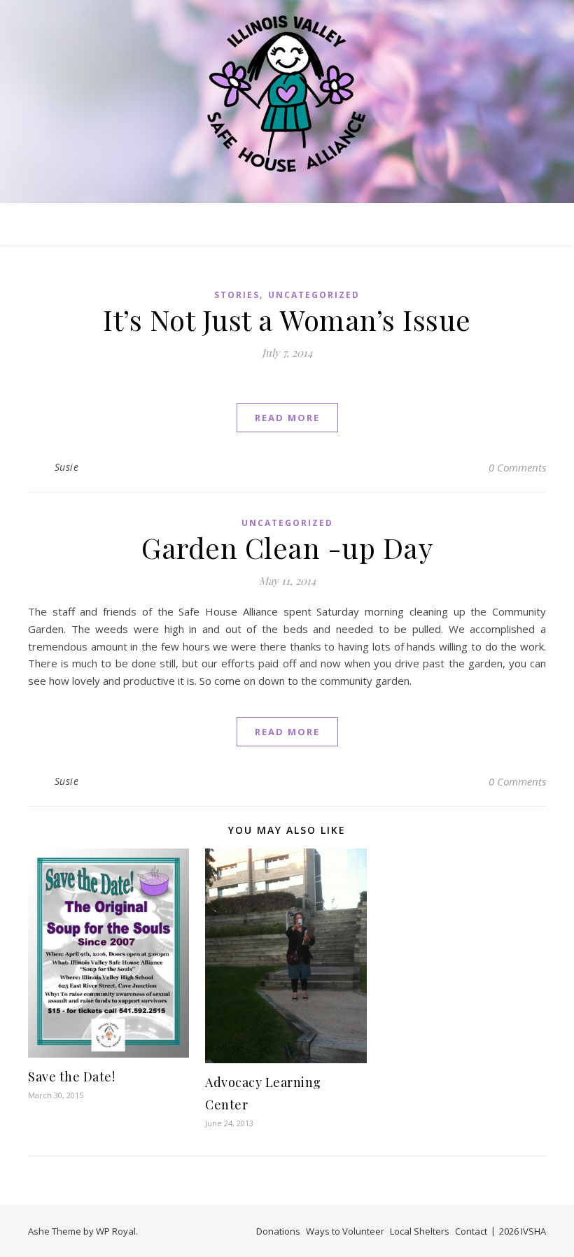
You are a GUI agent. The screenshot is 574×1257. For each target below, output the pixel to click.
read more (287, 417)
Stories (237, 295)
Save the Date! (71, 1076)
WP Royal (116, 1231)
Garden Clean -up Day (287, 547)
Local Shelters (419, 1231)
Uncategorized (314, 295)
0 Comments (517, 467)
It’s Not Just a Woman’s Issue (287, 319)
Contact (471, 1231)
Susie (67, 467)
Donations (278, 1231)
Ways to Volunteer (345, 1231)
